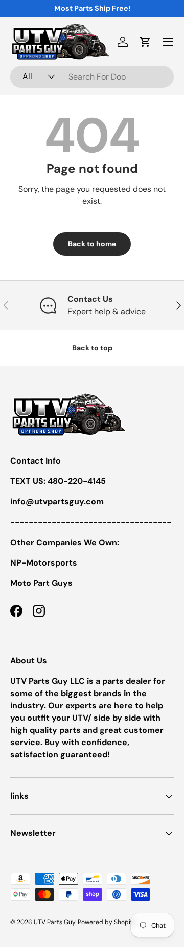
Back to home (92, 243)
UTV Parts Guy (54, 922)
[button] (145, 42)
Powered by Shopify (107, 922)
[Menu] (167, 42)
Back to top (92, 347)
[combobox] (92, 77)
